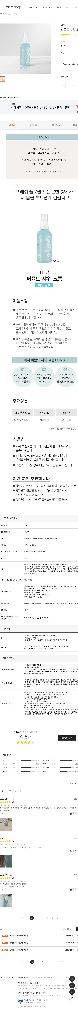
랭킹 (66, 7)
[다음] (58, 918)
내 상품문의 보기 (68, 929)
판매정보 (33, 125)
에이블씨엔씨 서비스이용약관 (43, 977)
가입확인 (44, 993)
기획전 (58, 7)
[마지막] (62, 918)
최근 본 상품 (72, 992)
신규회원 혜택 (47, 7)
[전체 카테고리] (1, 7)
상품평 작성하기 (66, 738)
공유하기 (64, 85)
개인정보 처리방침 (24, 977)
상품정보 (11, 125)
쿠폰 (72, 979)
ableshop (13, 7)
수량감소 (64, 69)
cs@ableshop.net (58, 988)
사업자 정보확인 (41, 988)
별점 (16, 791)
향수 (6, 13)
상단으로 (72, 998)
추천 (73, 814)
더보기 (2, 813)
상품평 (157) (55, 125)
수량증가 (72, 69)
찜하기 (72, 85)
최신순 (4, 791)
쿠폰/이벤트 (33, 7)
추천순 (11, 791)
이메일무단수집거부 (62, 977)
